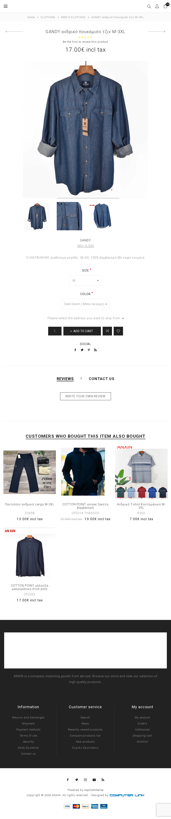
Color (85, 294)
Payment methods (28, 729)
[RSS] (103, 780)
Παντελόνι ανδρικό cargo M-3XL (29, 504)
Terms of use (28, 735)
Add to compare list (107, 331)
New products (85, 741)
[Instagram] (85, 780)
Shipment (28, 723)
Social (85, 344)
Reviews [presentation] (65, 378)
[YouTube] (94, 780)
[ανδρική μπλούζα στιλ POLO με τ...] (157, 32)
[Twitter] (76, 780)
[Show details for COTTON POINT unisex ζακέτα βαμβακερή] (85, 472)
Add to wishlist (118, 331)
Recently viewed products (85, 729)
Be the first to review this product (85, 41)
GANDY (85, 240)
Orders (142, 723)
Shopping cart (142, 735)
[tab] (65, 378)
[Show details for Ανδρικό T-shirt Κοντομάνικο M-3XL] (141, 472)
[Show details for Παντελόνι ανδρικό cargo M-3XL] (29, 472)
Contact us (28, 753)
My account (142, 717)
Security (28, 741)
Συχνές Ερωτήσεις (85, 747)
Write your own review (85, 396)
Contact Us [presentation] (101, 378)
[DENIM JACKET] (14, 32)
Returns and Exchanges (28, 717)
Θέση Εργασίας (28, 747)
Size (85, 270)
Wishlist (142, 741)
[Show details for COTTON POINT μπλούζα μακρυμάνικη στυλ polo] (29, 553)
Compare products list (85, 735)
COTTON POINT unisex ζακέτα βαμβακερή (85, 506)
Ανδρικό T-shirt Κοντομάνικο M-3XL (141, 506)
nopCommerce (93, 790)
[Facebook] (68, 780)
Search (85, 717)
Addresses (142, 729)
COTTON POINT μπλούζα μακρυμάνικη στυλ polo (29, 587)
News (85, 723)
